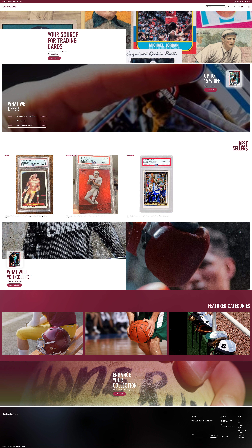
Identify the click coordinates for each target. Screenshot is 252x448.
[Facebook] (249, 1)
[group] (126, 187)
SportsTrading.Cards (9, 6)
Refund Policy (241, 435)
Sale (239, 422)
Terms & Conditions (242, 430)
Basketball (240, 425)
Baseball (240, 427)
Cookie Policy (241, 437)
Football (239, 424)
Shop (239, 420)
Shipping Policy (241, 434)
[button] (249, 7)
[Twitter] (245, 1)
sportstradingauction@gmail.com (228, 426)
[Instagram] (247, 1)
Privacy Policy (241, 432)
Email (192, 434)
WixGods (23, 446)
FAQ (239, 429)
